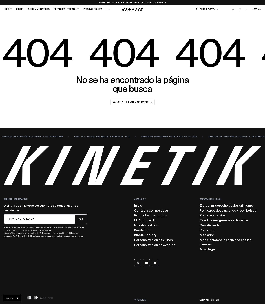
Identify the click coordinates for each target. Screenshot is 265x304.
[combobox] (12, 298)
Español (9, 298)
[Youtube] (146, 262)
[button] (207, 9)
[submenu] (108, 9)
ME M (81, 219)
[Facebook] (155, 262)
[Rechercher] (233, 9)
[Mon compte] (246, 9)
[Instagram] (137, 262)
